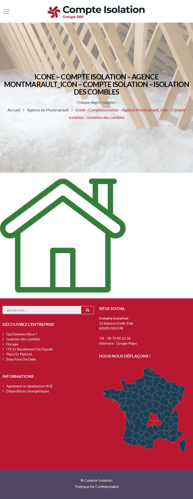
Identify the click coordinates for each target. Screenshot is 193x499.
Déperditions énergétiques (27, 391)
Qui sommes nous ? (21, 334)
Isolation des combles (23, 339)
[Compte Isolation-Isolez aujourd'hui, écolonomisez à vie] (96, 11)
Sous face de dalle (21, 359)
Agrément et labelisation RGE (29, 386)
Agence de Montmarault (48, 109)
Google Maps (126, 343)
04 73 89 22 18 (118, 338)
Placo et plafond (19, 354)
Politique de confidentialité (97, 486)
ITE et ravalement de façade (29, 349)
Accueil (14, 109)
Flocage (12, 344)
